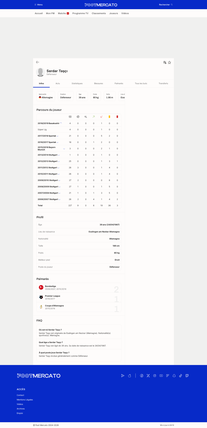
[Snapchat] (174, 375)
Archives (21, 408)
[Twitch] (187, 375)
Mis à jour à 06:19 (167, 425)
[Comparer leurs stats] (165, 62)
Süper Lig (42, 129)
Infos (41, 83)
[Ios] (129, 375)
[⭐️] (169, 62)
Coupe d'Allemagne (54, 305)
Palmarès (119, 83)
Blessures (98, 83)
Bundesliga (50, 286)
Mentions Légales (25, 399)
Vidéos (20, 404)
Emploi (20, 413)
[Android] (123, 375)
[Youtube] (161, 375)
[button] (38, 4)
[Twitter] (148, 375)
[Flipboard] (167, 375)
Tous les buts (141, 83)
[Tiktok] (180, 375)
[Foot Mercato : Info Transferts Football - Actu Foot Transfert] (100, 4)
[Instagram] (155, 375)
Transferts (163, 83)
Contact (20, 395)
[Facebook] (142, 375)
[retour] (37, 62)
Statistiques (77, 83)
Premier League (52, 296)
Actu (58, 83)
